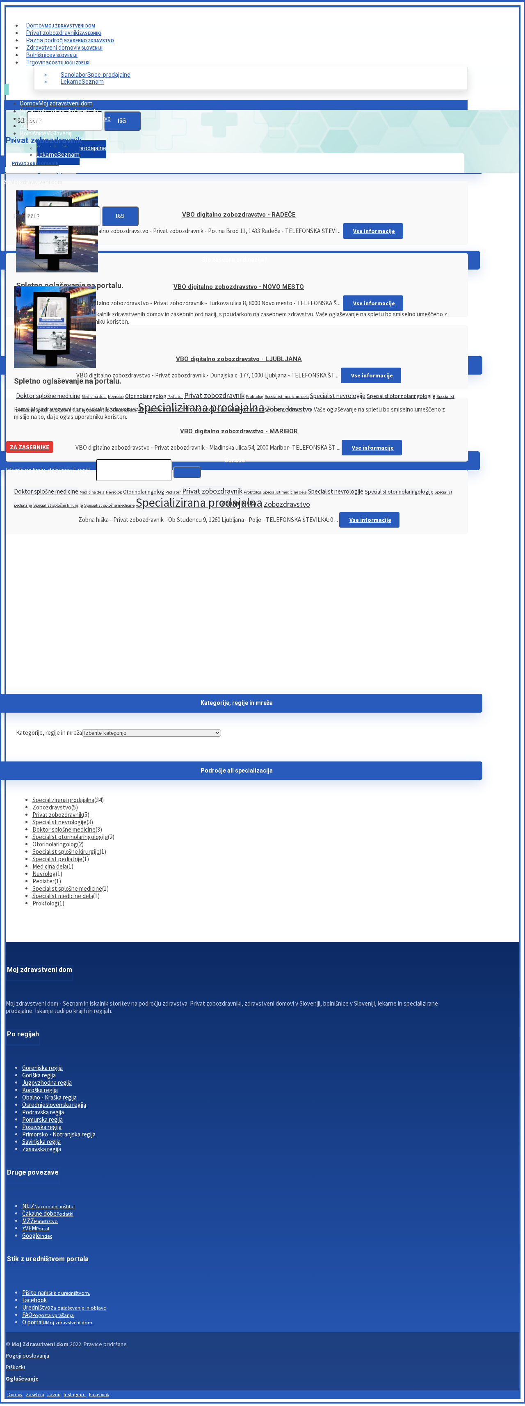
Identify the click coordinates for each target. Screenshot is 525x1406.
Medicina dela (94, 396)
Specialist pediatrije (57, 859)
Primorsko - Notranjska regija (59, 1134)
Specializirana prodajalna (199, 502)
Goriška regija (39, 1075)
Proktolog (254, 396)
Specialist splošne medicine (109, 505)
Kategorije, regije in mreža (49, 732)
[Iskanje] (187, 472)
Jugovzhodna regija (47, 1082)
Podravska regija (43, 1112)
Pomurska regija (42, 1119)
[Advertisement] (237, 611)
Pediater (175, 396)
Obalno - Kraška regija (49, 1097)
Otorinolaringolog (145, 396)
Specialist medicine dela (287, 396)
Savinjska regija (41, 1141)
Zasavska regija (41, 1149)
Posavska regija (42, 1127)
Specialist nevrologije (337, 396)
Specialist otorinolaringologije (401, 396)
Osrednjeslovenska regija (54, 1105)
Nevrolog (116, 396)
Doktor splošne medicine (48, 396)
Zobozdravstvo (287, 504)
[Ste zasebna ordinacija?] (57, 270)
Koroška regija (40, 1090)
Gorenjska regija (42, 1068)
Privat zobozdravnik (214, 395)
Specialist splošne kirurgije (58, 505)
